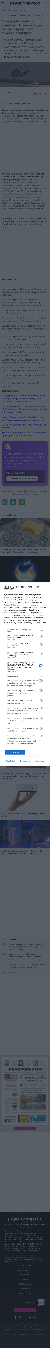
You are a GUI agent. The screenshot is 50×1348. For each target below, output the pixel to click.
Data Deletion (11, 761)
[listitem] (25, 630)
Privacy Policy (38, 761)
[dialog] (25, 674)
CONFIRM (15, 752)
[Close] (45, 587)
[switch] (41, 636)
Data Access (25, 761)
